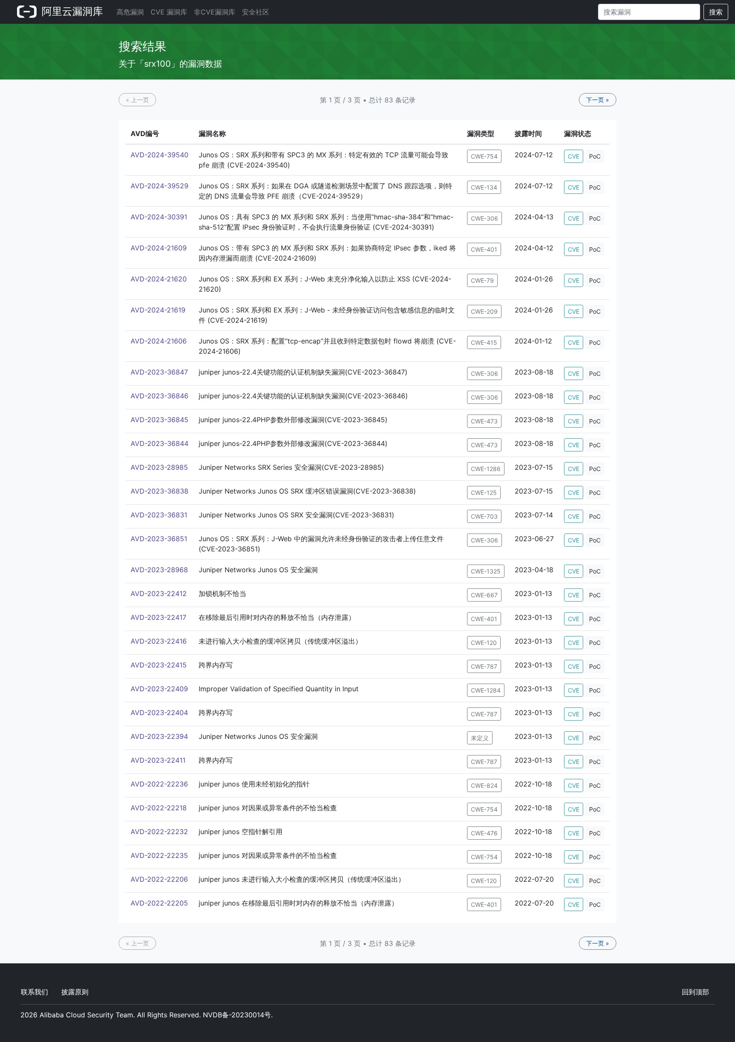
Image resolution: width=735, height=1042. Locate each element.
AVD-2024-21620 (159, 279)
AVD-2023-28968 (159, 569)
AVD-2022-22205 (159, 903)
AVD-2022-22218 (159, 808)
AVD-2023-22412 (159, 593)
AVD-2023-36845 (159, 419)
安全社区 (255, 12)
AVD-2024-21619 (158, 310)
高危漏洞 (130, 12)
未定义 (480, 737)
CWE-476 (484, 833)
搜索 (716, 12)
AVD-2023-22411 (158, 760)
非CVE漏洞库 (214, 12)
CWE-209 (484, 311)
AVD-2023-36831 (159, 515)
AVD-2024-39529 (159, 186)
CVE (573, 156)
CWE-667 (484, 595)
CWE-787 (484, 666)
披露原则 (74, 992)
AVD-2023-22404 (159, 712)
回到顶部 (695, 992)
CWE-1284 (486, 690)
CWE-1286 (486, 468)
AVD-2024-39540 (159, 154)
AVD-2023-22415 (159, 665)
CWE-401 (484, 249)
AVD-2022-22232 (159, 831)
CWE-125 (484, 492)
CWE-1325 (486, 571)
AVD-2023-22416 (159, 641)
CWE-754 (484, 156)
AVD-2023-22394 (159, 736)
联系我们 (34, 992)
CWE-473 (484, 421)
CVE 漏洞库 (169, 12)
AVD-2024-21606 (159, 341)
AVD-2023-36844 (159, 443)
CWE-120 (484, 642)
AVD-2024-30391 (159, 217)
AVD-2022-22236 (159, 784)
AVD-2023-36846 (159, 396)
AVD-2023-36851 (159, 538)
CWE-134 (484, 187)
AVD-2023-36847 (159, 372)
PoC (595, 156)
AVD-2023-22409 (159, 688)
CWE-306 (484, 218)
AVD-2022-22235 (159, 855)
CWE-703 (484, 516)
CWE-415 (484, 342)
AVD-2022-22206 (159, 879)
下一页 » (597, 99)
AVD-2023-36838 (159, 491)
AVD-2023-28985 (159, 467)
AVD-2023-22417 (158, 617)
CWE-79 (482, 280)
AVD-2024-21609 (159, 248)
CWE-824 (484, 785)
